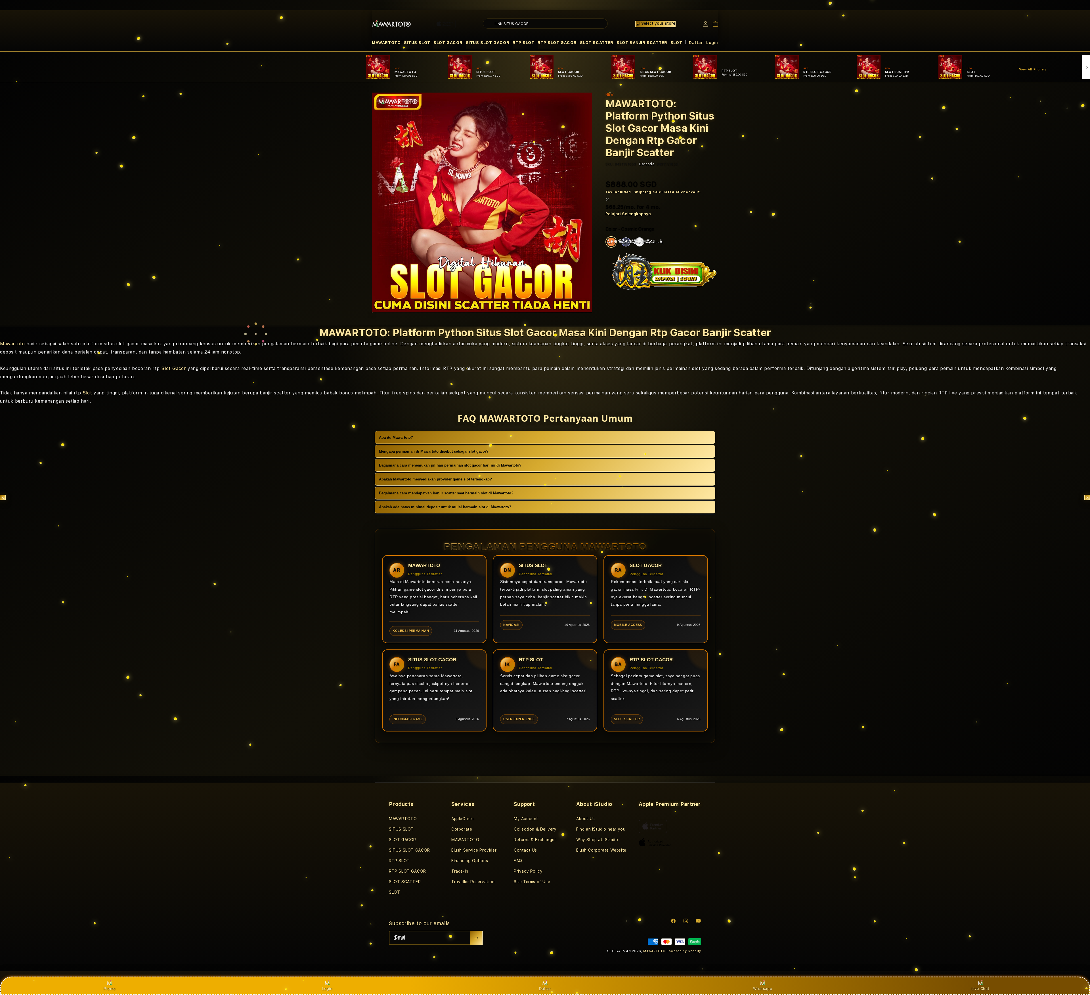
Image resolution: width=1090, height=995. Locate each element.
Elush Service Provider (473, 850)
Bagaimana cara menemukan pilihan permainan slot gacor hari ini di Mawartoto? (450, 465)
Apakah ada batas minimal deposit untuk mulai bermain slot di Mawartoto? (445, 507)
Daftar (545, 988)
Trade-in (459, 871)
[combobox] (545, 23)
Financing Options (469, 860)
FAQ (518, 860)
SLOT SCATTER (596, 42)
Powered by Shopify (683, 951)
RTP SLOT (523, 42)
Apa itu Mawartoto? (396, 437)
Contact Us (525, 850)
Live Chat (980, 988)
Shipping (643, 192)
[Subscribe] (476, 938)
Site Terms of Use (532, 881)
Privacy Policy (528, 871)
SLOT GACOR (447, 42)
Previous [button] (3, 497)
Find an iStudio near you (600, 829)
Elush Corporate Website (601, 850)
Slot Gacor (173, 368)
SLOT (676, 42)
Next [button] (1087, 497)
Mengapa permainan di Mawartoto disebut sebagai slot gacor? (434, 451)
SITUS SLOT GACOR (488, 42)
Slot (87, 393)
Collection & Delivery (535, 829)
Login (327, 988)
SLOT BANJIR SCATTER (642, 42)
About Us (585, 818)
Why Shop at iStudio (597, 839)
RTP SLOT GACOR (557, 42)
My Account (526, 818)
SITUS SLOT (417, 42)
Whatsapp (762, 988)
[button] (386, 42)
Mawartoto (12, 343)
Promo (110, 988)
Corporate (461, 829)
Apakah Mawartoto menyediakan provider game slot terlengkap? (435, 479)
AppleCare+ (463, 818)
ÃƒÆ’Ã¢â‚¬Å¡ (612, 241)
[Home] (391, 24)
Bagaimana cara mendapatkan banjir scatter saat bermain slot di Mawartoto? (446, 493)
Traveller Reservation (473, 881)
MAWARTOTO (386, 42)
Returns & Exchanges (535, 839)
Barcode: (647, 164)
